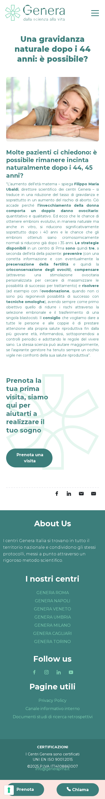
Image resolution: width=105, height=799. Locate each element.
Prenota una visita (30, 457)
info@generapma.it (52, 769)
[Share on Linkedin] (68, 493)
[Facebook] (34, 672)
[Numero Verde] (78, 789)
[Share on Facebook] (56, 493)
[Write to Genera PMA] (93, 493)
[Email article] (81, 493)
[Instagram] (46, 672)
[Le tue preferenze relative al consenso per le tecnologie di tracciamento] (9, 790)
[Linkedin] (58, 672)
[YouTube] (70, 672)
